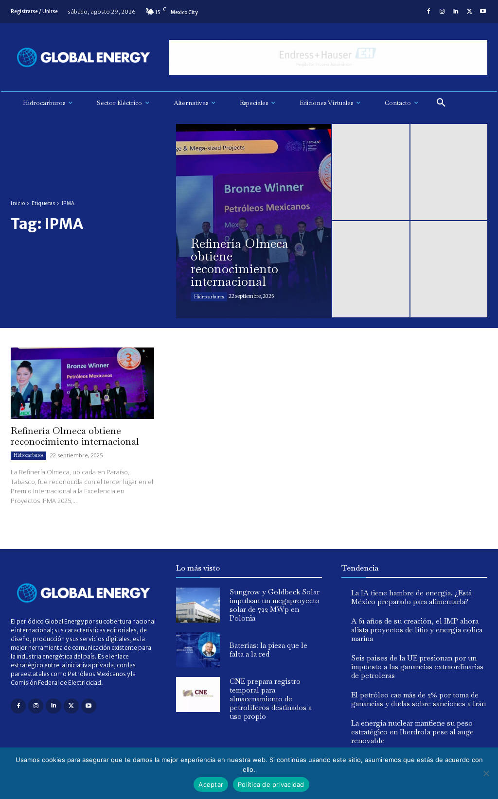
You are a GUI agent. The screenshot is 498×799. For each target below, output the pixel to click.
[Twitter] (469, 11)
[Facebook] (428, 11)
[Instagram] (442, 11)
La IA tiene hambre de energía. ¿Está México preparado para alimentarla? (411, 597)
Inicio (18, 203)
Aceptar (210, 784)
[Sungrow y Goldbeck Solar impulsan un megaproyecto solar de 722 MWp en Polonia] (198, 605)
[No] (486, 773)
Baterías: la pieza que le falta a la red (268, 650)
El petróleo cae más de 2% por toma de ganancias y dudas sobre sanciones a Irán (418, 699)
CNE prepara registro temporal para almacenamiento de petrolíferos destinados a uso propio (271, 699)
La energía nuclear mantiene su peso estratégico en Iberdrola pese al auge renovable (412, 731)
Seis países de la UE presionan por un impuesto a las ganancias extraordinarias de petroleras (417, 666)
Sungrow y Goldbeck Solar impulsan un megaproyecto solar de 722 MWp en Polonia (275, 605)
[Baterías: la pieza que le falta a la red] (198, 649)
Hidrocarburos (209, 297)
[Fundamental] (328, 57)
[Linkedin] (455, 11)
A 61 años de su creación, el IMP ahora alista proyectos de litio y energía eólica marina (416, 629)
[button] (441, 103)
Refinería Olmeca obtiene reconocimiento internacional (75, 436)
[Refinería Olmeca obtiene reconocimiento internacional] (253, 221)
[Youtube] (483, 11)
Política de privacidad (271, 784)
